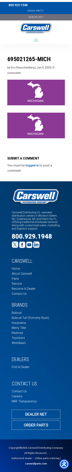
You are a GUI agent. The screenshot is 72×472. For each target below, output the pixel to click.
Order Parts (35, 10)
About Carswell (22, 273)
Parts (15, 278)
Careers (17, 396)
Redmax (17, 333)
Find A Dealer (20, 367)
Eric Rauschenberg (23, 67)
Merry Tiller (19, 328)
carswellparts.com (36, 463)
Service (17, 283)
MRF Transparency (24, 401)
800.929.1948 (18, 5)
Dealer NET (36, 17)
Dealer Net (36, 414)
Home (16, 268)
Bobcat (17, 313)
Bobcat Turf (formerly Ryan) (30, 318)
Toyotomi (18, 338)
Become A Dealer (24, 288)
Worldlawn (19, 343)
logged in (32, 165)
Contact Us (19, 294)
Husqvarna (19, 323)
